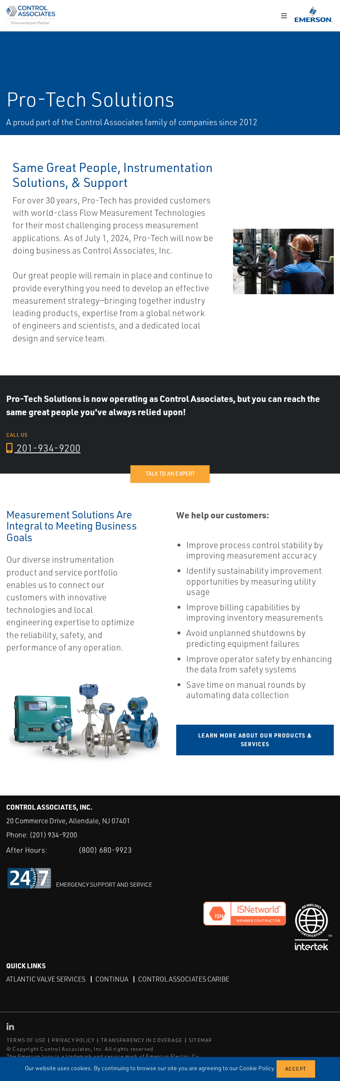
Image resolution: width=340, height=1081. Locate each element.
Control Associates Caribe (183, 979)
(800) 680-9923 (105, 849)
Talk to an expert (170, 473)
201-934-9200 (47, 448)
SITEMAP (200, 1040)
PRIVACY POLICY (73, 1040)
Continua (111, 979)
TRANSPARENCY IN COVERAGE (141, 1040)
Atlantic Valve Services (45, 979)
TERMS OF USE (26, 1040)
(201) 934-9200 (53, 834)
